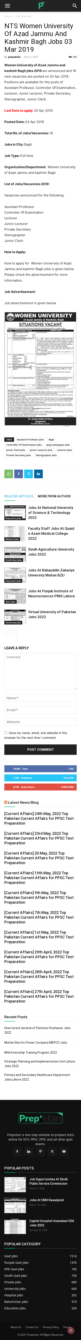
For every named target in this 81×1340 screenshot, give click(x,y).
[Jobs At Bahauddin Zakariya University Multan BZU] (15, 575)
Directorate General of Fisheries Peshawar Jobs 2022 (37, 1030)
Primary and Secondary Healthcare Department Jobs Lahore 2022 (37, 1077)
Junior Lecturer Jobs (41, 450)
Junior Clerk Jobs (15, 450)
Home (8, 16)
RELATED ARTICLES (18, 496)
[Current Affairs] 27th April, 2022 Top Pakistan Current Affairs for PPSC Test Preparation (39, 996)
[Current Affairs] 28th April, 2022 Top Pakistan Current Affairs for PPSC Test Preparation (39, 977)
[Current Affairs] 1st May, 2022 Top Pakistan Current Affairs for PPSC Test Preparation (39, 937)
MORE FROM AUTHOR (54, 496)
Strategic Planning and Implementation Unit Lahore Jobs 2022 (39, 1064)
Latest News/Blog (23, 802)
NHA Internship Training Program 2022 (30, 1052)
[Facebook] (18, 474)
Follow (69, 777)
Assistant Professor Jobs (30, 439)
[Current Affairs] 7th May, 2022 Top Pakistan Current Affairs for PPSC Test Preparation (39, 917)
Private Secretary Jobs (18, 455)
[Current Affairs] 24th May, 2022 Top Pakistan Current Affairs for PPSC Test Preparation (39, 818)
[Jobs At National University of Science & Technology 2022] (15, 512)
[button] (75, 6)
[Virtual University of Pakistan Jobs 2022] (15, 616)
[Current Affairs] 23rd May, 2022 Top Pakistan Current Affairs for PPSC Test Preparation (39, 838)
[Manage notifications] (70, 1330)
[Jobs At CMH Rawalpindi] (15, 1205)
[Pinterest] (40, 1151)
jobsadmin (14, 56)
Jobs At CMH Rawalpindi (46, 1200)
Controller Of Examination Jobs (24, 444)
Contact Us (32, 1327)
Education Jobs (13, 518)
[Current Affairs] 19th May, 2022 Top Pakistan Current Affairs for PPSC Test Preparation (39, 878)
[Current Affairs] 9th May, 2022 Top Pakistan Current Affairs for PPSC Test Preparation (39, 897)
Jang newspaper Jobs (58, 444)
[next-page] (14, 633)
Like (71, 768)
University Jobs (13, 622)
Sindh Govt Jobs (14, 559)
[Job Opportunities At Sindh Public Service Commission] (15, 1184)
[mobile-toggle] (7, 6)
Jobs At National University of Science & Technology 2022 (50, 512)
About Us (15, 1327)
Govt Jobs (10, 601)
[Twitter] (28, 474)
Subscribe (67, 787)
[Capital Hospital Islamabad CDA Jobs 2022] (15, 1226)
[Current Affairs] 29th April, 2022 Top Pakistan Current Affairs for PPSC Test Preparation (39, 957)
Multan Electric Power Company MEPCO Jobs (35, 1042)
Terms (67, 1327)
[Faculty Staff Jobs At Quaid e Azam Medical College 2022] (15, 533)
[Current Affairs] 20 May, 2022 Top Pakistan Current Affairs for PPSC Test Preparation (39, 858)
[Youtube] (64, 1151)
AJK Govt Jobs (24, 16)
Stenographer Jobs (46, 455)
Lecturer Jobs (64, 450)
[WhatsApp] (8, 474)
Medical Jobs (12, 539)
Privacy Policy (51, 1327)
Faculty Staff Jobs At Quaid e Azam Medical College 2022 (51, 533)
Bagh (51, 439)
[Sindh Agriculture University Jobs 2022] (15, 554)
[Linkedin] (38, 474)
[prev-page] (7, 633)
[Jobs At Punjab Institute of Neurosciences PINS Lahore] (15, 596)
